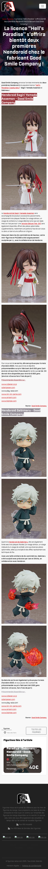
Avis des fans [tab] (11, 733)
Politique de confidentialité (31, 866)
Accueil (13, 845)
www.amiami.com (8, 397)
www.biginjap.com (8, 401)
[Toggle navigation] (42, 6)
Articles (11, 19)
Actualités (19, 847)
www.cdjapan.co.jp (9, 384)
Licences (34, 845)
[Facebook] (7, 837)
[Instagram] (30, 837)
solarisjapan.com (8, 387)
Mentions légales (13, 866)
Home (4, 19)
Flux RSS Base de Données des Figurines (25, 828)
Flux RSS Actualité (25, 824)
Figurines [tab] (6, 728)
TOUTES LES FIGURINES (36, 730)
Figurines (23, 845)
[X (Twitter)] (19, 837)
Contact (30, 847)
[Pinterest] (42, 837)
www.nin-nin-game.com (11, 394)
